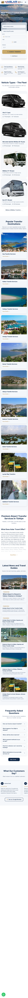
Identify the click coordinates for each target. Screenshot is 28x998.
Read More (13, 555)
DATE (3, 34)
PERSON (4, 44)
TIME (3, 39)
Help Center (13, 759)
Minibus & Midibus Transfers (14, 210)
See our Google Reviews (14, 799)
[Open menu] (25, 2)
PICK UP (4, 23)
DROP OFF (4, 28)
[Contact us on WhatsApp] (3, 994)
